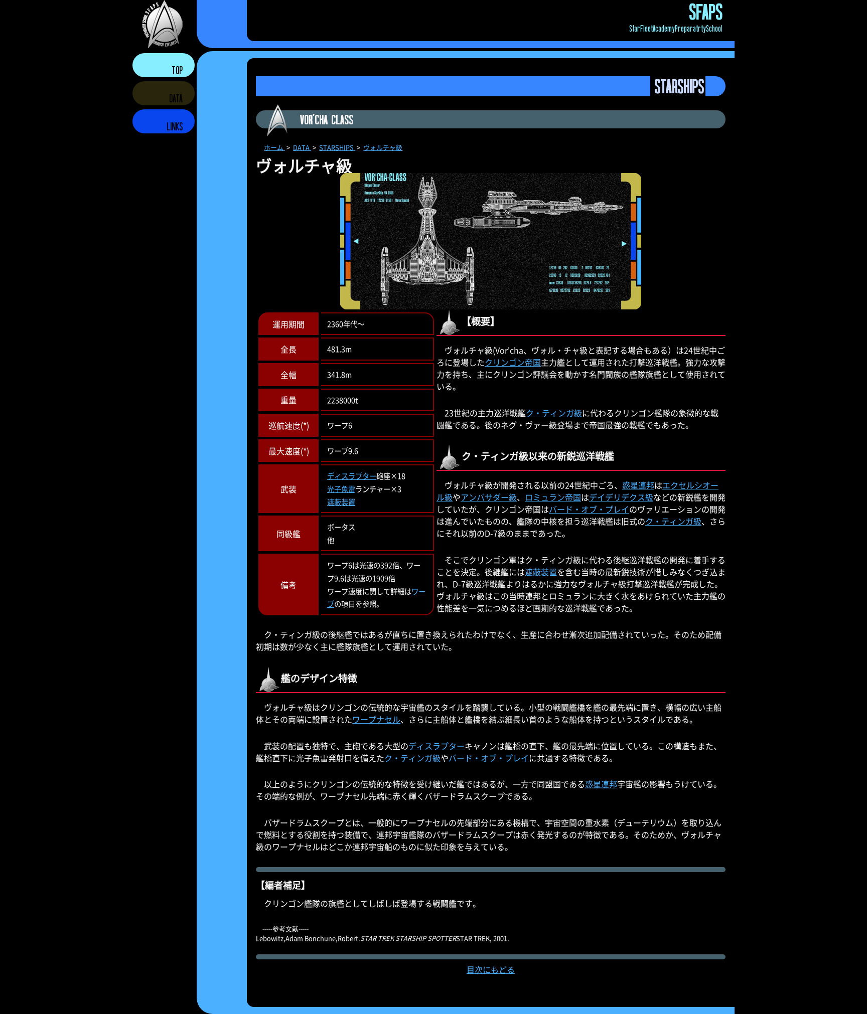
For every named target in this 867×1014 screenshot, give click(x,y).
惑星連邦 (638, 485)
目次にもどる (491, 969)
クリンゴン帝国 (513, 362)
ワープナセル (376, 719)
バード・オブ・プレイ (589, 509)
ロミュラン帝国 (553, 497)
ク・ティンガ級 (554, 413)
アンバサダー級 (489, 497)
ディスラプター (351, 475)
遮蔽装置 (341, 501)
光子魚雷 (341, 488)
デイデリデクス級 (621, 497)
